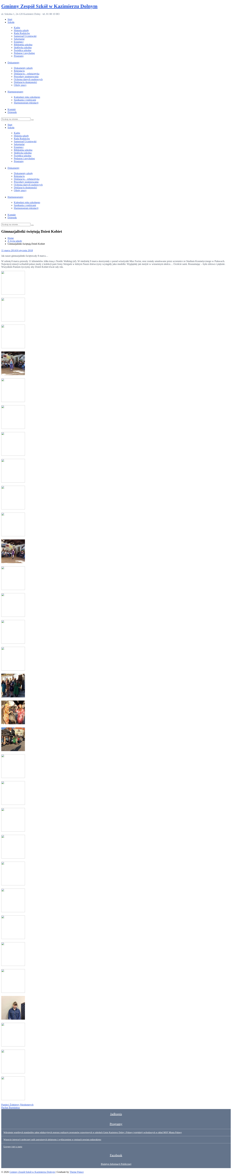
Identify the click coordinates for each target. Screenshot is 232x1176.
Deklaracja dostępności (25, 82)
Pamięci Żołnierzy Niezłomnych (17, 1104)
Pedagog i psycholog (24, 53)
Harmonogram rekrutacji (26, 102)
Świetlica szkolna (22, 50)
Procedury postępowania (26, 76)
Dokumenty (13, 62)
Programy (19, 56)
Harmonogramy (15, 91)
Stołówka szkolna (23, 47)
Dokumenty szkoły (23, 68)
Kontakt (12, 109)
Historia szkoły (21, 30)
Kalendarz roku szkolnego (27, 97)
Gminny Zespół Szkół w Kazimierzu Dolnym (49, 6)
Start (10, 19)
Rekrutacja (19, 71)
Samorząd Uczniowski (25, 36)
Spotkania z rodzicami (25, 100)
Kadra (17, 27)
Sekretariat (19, 39)
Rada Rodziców (22, 33)
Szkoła (11, 22)
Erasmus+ (19, 41)
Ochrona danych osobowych (28, 79)
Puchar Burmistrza (10, 1107)
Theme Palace (77, 1172)
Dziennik (12, 112)
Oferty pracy (20, 85)
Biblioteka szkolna (23, 44)
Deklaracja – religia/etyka (26, 73)
